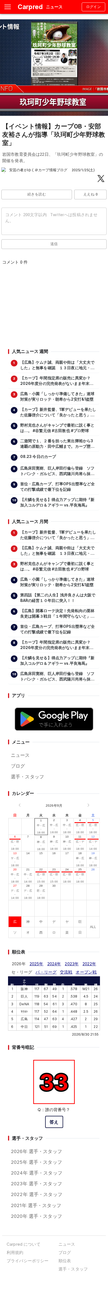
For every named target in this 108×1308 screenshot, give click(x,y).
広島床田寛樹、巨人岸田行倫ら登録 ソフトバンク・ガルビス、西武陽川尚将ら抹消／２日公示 (57, 471)
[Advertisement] (53, 308)
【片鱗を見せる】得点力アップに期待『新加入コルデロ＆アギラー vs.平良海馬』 (57, 502)
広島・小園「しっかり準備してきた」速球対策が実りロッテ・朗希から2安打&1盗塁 (57, 396)
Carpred (30, 6)
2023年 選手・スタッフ (36, 1183)
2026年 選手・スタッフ (36, 1151)
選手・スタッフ (27, 776)
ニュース (20, 755)
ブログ (18, 766)
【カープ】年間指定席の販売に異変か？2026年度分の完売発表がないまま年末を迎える (57, 381)
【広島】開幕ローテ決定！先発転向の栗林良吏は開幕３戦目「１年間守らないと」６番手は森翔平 (57, 614)
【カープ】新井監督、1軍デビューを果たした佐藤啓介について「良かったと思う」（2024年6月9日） (58, 412)
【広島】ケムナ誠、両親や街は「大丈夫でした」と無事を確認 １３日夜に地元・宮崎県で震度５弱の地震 (57, 365)
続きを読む (36, 194)
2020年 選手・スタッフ (36, 1216)
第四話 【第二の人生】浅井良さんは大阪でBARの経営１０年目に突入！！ (58, 598)
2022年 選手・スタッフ (36, 1194)
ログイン (93, 7)
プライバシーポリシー (27, 1260)
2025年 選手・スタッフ (36, 1162)
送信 (54, 244)
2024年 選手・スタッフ (36, 1173)
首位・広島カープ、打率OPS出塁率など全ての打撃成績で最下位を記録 (57, 487)
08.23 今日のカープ (38, 456)
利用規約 (15, 1252)
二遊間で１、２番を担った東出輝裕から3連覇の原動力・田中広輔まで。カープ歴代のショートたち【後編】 (57, 444)
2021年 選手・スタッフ (36, 1205)
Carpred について (23, 1244)
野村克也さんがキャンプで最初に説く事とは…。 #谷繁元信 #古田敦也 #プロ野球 (57, 428)
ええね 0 (90, 194)
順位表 (64, 1260)
